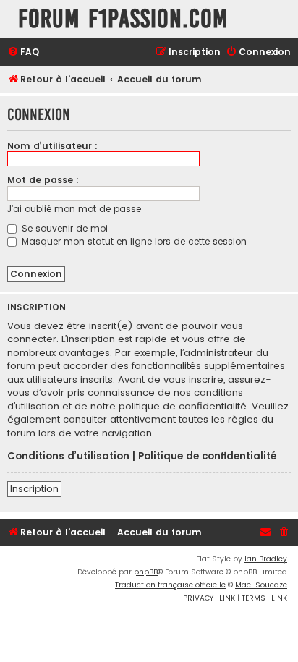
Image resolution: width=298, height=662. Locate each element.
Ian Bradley (265, 558)
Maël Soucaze (261, 585)
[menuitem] (23, 52)
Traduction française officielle (170, 585)
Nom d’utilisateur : (52, 146)
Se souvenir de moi (63, 228)
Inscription (34, 489)
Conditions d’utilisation (68, 456)
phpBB (146, 571)
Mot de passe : (43, 180)
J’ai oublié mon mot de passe (74, 208)
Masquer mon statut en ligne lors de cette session (133, 241)
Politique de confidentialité (207, 456)
